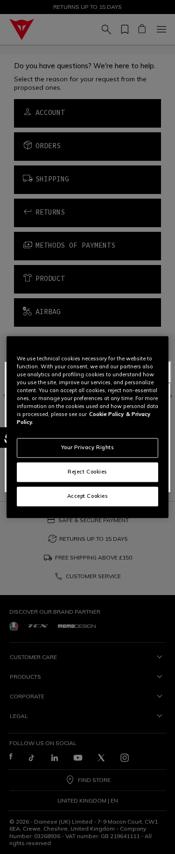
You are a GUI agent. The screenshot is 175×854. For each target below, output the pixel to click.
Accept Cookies (87, 496)
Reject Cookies (87, 471)
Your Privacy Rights (87, 447)
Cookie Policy (106, 414)
